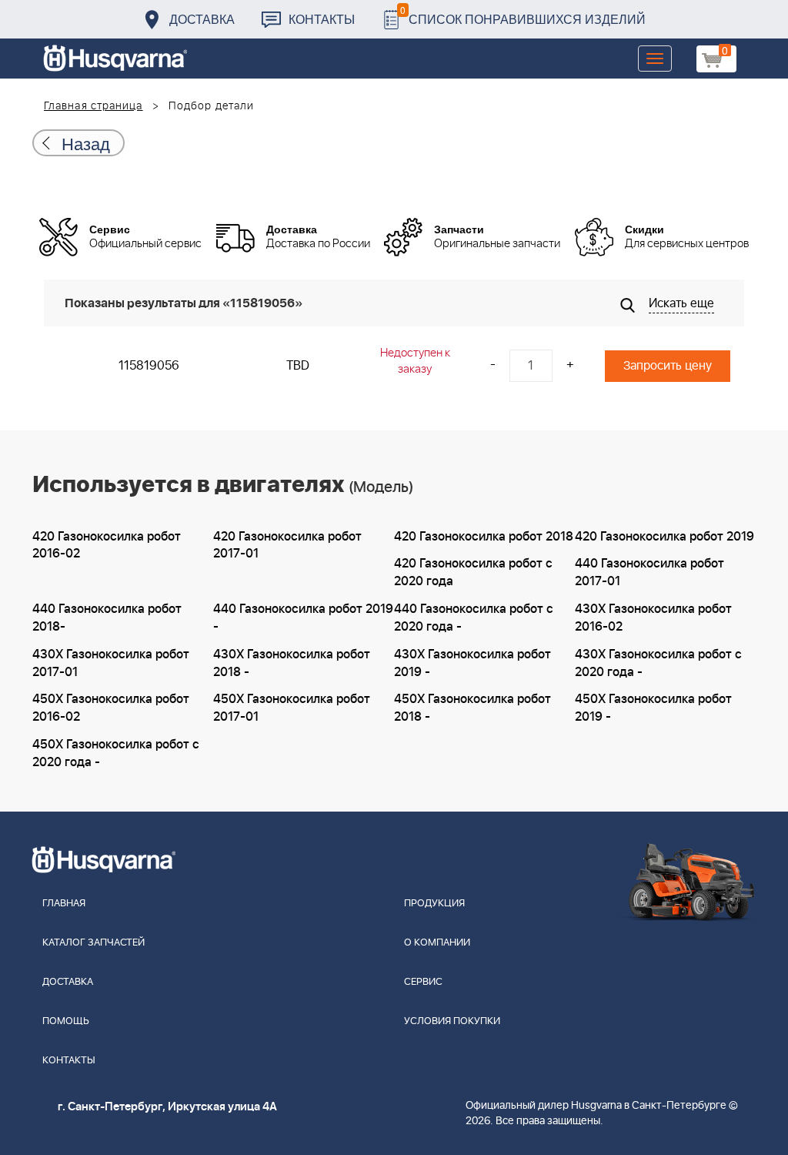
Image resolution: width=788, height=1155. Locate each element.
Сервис (423, 982)
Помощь (65, 1021)
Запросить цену (667, 366)
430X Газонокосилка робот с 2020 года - (658, 663)
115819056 (149, 366)
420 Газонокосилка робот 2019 (664, 536)
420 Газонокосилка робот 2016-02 (106, 545)
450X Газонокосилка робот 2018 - (472, 708)
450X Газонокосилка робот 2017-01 (291, 708)
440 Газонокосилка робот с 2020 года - (473, 618)
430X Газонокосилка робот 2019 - (472, 663)
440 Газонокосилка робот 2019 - (303, 618)
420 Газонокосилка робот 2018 (483, 536)
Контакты (322, 19)
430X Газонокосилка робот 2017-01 (110, 663)
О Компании (437, 943)
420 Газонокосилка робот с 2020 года (473, 572)
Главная (63, 903)
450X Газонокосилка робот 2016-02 (110, 708)
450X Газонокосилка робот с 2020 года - (115, 753)
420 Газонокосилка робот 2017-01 (287, 545)
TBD (297, 366)
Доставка (202, 19)
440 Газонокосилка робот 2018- (107, 618)
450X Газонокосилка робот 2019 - (653, 708)
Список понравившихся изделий (523, 15)
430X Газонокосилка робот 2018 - (291, 663)
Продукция (434, 903)
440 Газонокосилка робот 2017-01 (649, 572)
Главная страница (93, 106)
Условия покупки (452, 1021)
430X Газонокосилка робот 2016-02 (653, 618)
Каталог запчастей (93, 943)
